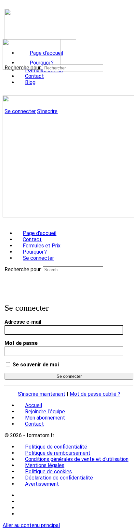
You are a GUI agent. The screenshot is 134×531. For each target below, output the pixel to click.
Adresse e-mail (23, 322)
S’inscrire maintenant (41, 394)
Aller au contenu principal (31, 525)
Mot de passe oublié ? (95, 394)
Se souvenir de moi (35, 364)
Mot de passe (21, 343)
